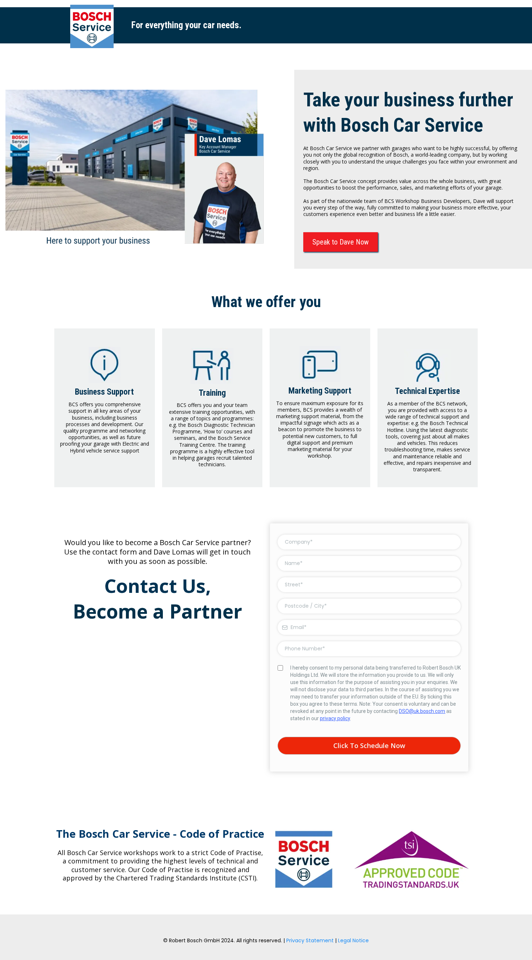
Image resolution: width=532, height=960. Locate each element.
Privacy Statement (310, 940)
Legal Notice (353, 940)
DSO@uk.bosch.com (422, 711)
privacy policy (335, 718)
